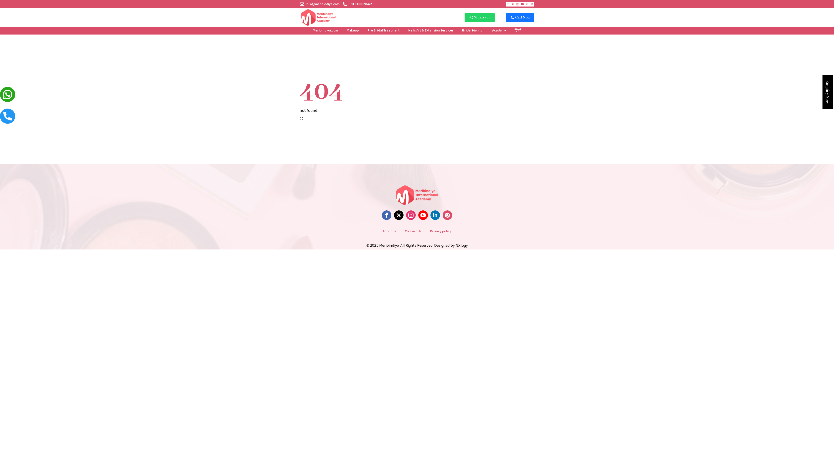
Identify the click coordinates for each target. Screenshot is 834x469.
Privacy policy (440, 231)
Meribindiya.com (325, 30)
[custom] (532, 4)
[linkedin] (527, 4)
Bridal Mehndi (472, 30)
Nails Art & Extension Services (430, 30)
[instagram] (517, 4)
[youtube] (522, 4)
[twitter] (512, 4)
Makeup (353, 30)
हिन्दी (518, 30)
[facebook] (508, 4)
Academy (499, 30)
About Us (389, 231)
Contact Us (413, 231)
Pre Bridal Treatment (383, 30)
